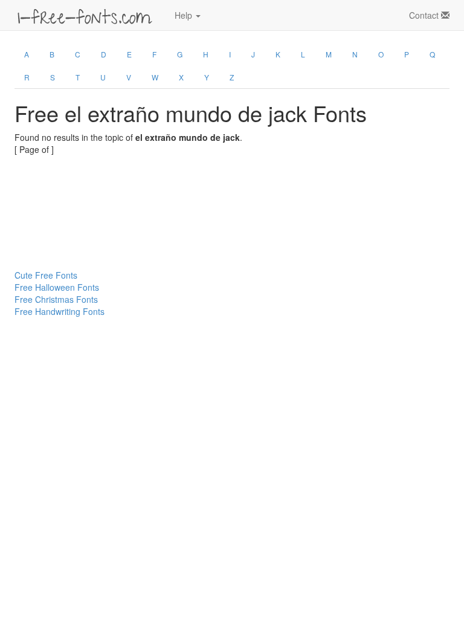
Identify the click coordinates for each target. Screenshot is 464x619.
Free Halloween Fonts (56, 287)
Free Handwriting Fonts (59, 311)
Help (185, 15)
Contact (425, 15)
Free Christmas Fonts (56, 299)
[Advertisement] (74, 182)
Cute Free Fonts (45, 275)
